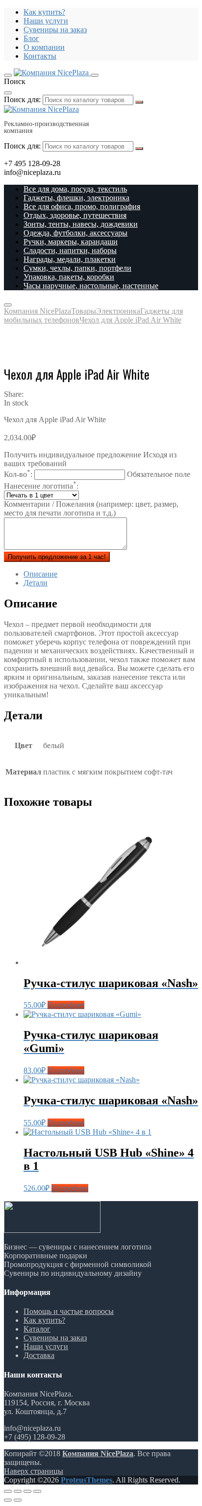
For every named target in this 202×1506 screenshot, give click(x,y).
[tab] (111, 574)
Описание (40, 574)
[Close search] (8, 92)
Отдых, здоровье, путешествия (75, 215)
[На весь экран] (27, 1491)
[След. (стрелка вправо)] (18, 1500)
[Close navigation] (8, 304)
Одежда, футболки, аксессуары (75, 233)
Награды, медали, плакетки (70, 259)
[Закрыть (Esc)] (8, 1491)
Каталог (37, 1329)
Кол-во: (97, 474)
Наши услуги (46, 21)
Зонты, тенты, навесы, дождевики (81, 224)
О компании (44, 47)
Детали (36, 583)
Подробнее (66, 1005)
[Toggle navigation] (8, 75)
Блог (31, 38)
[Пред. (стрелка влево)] (8, 1500)
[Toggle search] (95, 75)
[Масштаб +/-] (37, 1491)
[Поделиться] (18, 1491)
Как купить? (44, 12)
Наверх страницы (33, 1471)
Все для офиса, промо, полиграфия (82, 206)
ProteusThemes (86, 1480)
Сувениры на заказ (55, 29)
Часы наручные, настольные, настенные (91, 285)
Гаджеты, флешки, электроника (76, 198)
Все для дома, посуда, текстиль (75, 189)
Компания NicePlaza (97, 1453)
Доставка (39, 1355)
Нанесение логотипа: (41, 486)
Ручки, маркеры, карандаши (71, 241)
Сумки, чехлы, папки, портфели (77, 268)
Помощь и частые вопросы (69, 1311)
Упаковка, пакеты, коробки (69, 277)
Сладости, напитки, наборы (70, 250)
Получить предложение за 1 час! (57, 556)
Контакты (40, 56)
